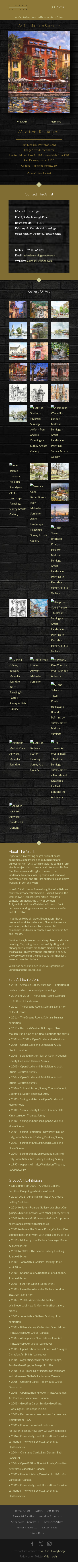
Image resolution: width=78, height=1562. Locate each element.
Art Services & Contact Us (25, 1521)
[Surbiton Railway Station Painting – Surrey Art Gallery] (39, 756)
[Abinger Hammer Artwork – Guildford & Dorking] (18, 816)
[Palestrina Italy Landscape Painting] (39, 309)
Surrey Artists (22, 1510)
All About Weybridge (53, 1551)
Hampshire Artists (27, 1527)
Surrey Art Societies (23, 1516)
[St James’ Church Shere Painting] (18, 330)
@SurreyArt (51, 1556)
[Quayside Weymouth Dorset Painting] (18, 351)
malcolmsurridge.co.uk (39, 260)
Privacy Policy (37, 1533)
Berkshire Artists (53, 1521)
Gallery (39, 1510)
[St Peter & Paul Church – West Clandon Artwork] (59, 668)
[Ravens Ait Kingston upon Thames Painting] (59, 330)
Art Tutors (53, 1510)
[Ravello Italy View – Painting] (39, 330)
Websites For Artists (50, 1516)
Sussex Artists (49, 1527)
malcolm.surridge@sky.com (39, 255)
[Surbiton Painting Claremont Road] (59, 309)
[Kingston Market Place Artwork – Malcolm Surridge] (18, 753)
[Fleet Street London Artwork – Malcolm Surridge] (39, 670)
